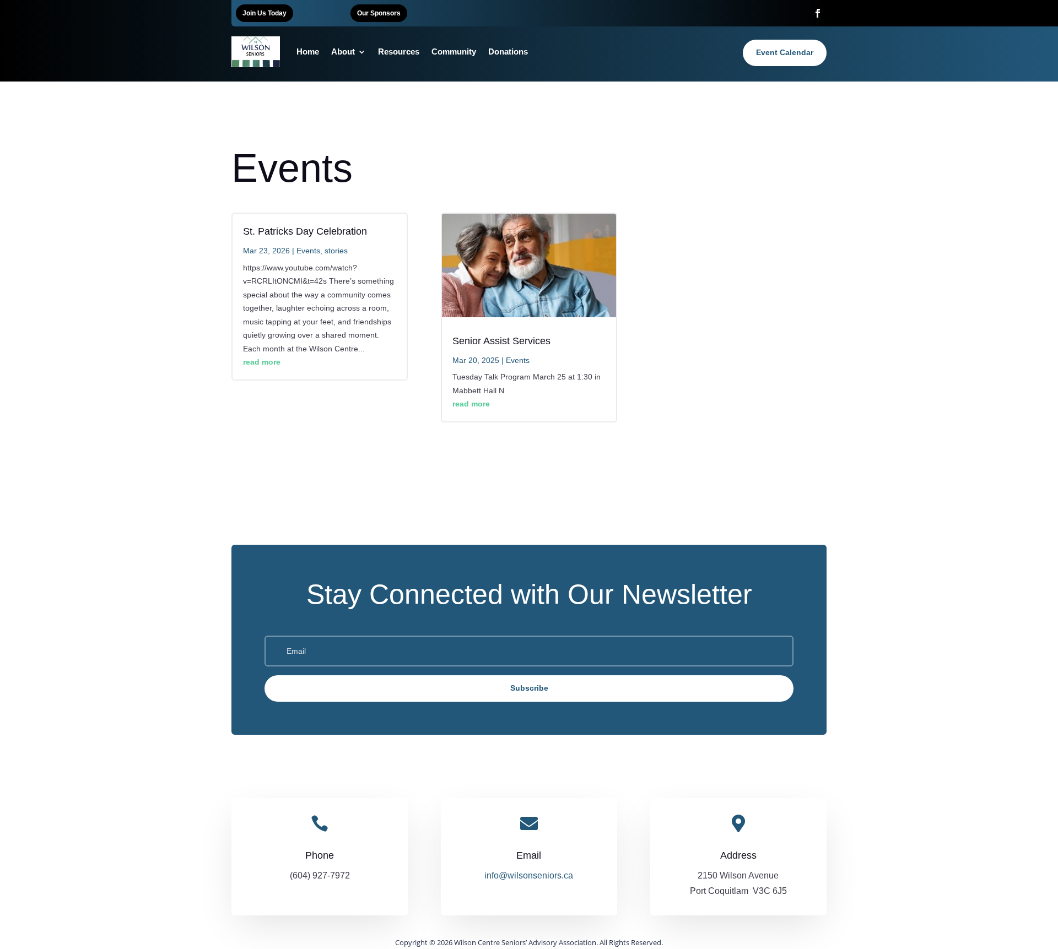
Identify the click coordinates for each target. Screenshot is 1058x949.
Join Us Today (264, 13)
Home (307, 51)
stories (336, 250)
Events (308, 250)
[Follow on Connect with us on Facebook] (818, 13)
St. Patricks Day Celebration (305, 231)
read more (261, 361)
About (343, 51)
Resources (398, 51)
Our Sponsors (379, 13)
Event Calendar (784, 52)
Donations (508, 51)
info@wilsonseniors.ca (528, 875)
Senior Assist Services (501, 340)
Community (453, 51)
